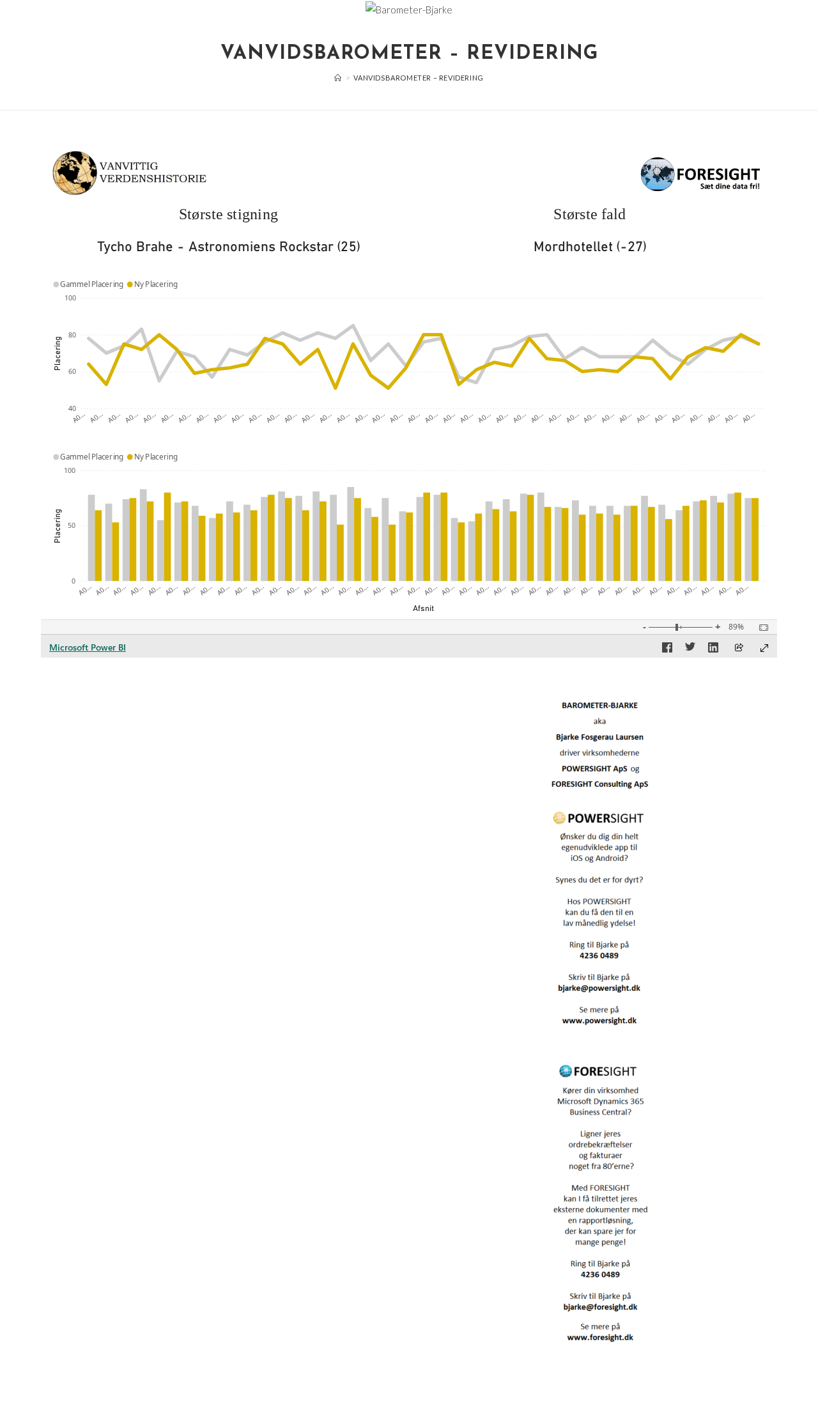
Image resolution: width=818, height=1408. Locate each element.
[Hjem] (338, 77)
